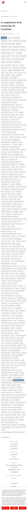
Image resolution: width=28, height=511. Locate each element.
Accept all (22, 508)
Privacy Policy (6, 6)
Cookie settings (14, 508)
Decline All (5, 508)
